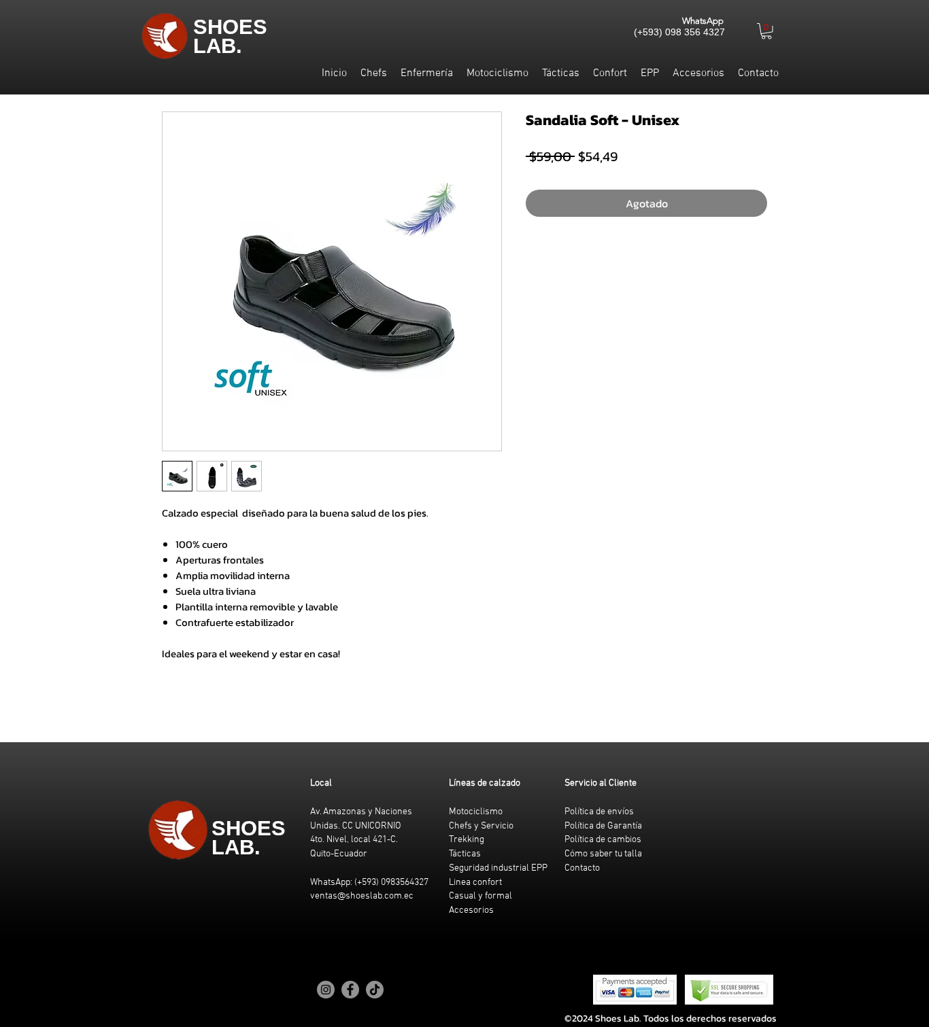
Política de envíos (599, 812)
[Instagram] (326, 989)
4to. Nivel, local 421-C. (354, 840)
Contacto (582, 868)
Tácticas (465, 854)
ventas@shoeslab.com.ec (361, 896)
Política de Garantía (603, 826)
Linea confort (475, 882)
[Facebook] (350, 989)
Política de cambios (602, 840)
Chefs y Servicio (481, 826)
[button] (766, 31)
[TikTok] (375, 989)
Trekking (466, 840)
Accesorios (471, 910)
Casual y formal (480, 896)
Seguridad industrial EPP (498, 868)
